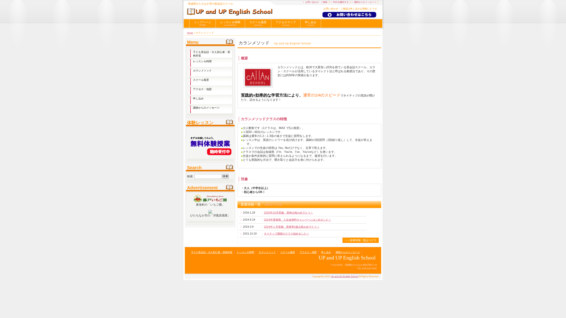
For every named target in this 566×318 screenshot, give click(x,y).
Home (190, 33)
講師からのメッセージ (365, 2)
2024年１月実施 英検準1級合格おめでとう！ (291, 226)
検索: (190, 176)
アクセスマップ (286, 23)
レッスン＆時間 (230, 23)
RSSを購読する (341, 2)
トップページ (202, 23)
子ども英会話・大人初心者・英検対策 (211, 54)
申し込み (310, 23)
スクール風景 (258, 23)
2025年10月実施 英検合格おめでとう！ (288, 212)
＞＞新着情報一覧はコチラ (361, 240)
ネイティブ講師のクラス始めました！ (286, 233)
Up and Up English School (344, 276)
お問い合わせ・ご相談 (316, 2)
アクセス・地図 (202, 89)
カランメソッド (202, 70)
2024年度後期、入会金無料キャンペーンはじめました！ (297, 219)
